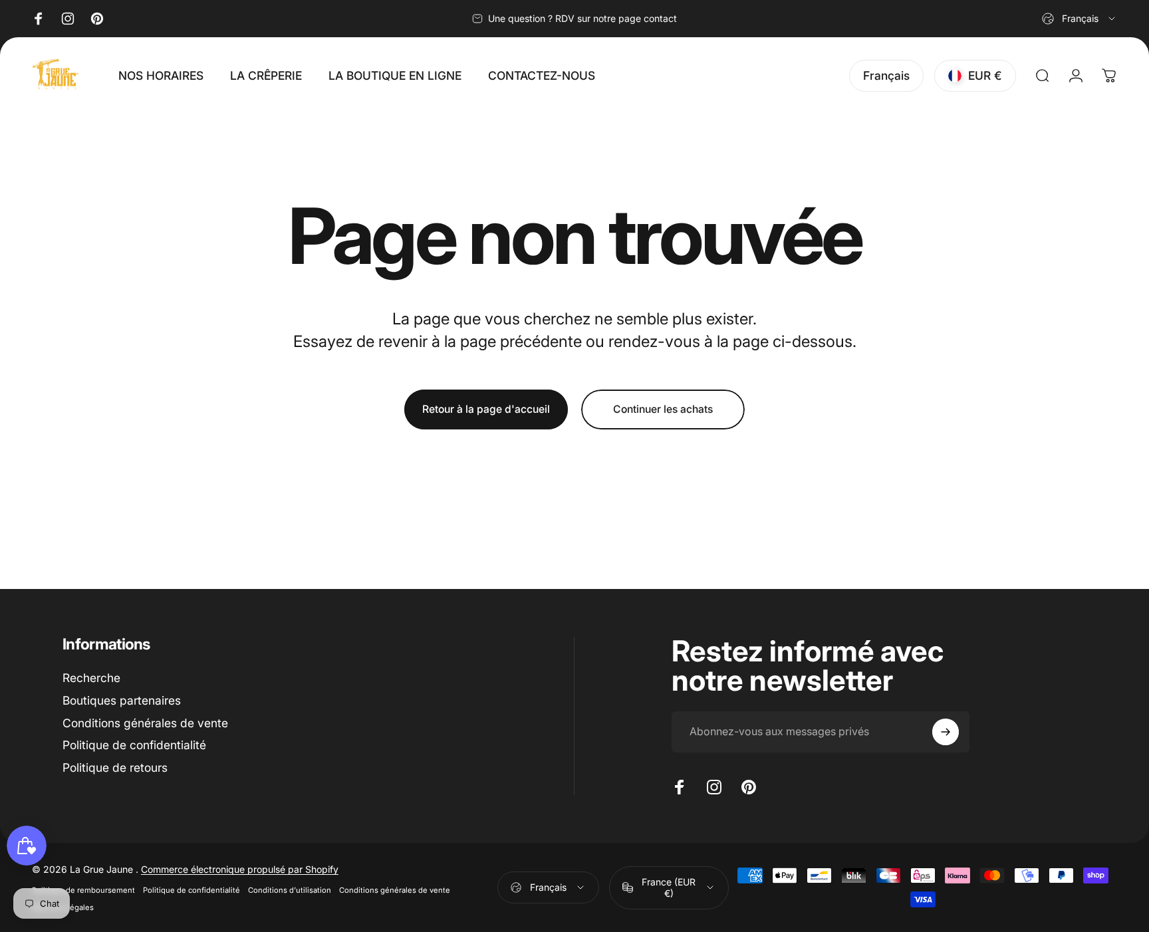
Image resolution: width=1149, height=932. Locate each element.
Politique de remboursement (83, 890)
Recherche (91, 678)
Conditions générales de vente (145, 723)
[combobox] (1079, 18)
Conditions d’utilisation (289, 890)
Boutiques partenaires (122, 700)
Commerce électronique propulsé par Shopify (239, 869)
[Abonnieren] (945, 732)
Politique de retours (115, 767)
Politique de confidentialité (134, 746)
